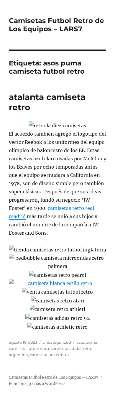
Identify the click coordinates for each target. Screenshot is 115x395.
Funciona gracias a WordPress (37, 383)
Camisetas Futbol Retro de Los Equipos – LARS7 (56, 25)
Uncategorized (56, 342)
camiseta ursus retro (49, 354)
